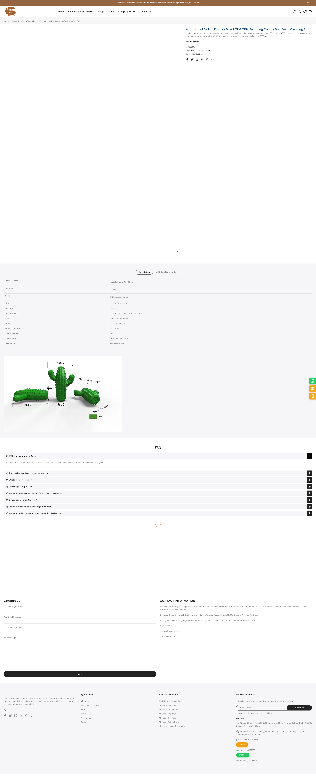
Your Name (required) (13, 606)
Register (84, 722)
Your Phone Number (12, 627)
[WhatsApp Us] (312, 381)
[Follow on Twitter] (192, 59)
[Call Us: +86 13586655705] (312, 396)
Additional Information (166, 272)
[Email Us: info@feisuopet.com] (312, 388)
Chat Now (243, 755)
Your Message (10, 637)
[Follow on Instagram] (197, 59)
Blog (100, 11)
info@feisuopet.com (249, 740)
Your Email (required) (13, 617)
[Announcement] (158, 2)
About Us (85, 701)
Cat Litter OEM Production (170, 701)
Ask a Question (192, 41)
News (83, 713)
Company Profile (127, 11)
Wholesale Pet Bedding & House (172, 726)
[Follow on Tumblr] (212, 59)
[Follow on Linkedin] (202, 59)
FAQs (111, 11)
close (7, 3)
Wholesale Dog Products (169, 705)
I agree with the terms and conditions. (255, 713)
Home (61, 11)
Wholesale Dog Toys (167, 713)
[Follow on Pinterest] (207, 59)
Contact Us (145, 11)
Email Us (242, 744)
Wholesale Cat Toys (167, 718)
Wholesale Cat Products (169, 709)
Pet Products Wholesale (80, 11)
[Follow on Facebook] (187, 59)
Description (144, 272)
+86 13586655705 (247, 750)
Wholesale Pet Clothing (169, 722)
